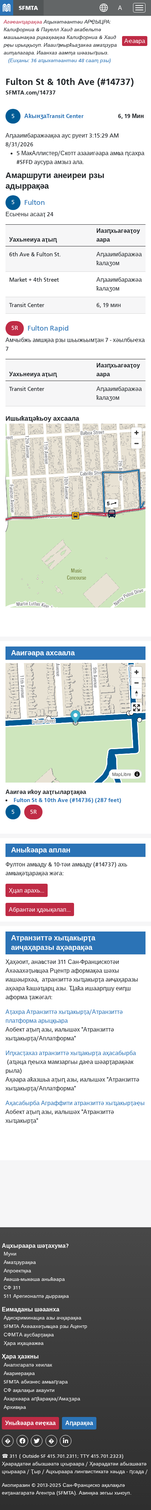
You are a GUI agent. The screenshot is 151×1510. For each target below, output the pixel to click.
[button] (104, 7)
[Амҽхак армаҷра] (136, 682)
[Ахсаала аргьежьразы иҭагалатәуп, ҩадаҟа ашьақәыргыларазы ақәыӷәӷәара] (136, 693)
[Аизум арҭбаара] (136, 672)
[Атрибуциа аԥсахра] (137, 774)
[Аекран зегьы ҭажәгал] (136, 707)
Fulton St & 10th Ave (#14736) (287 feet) (67, 800)
